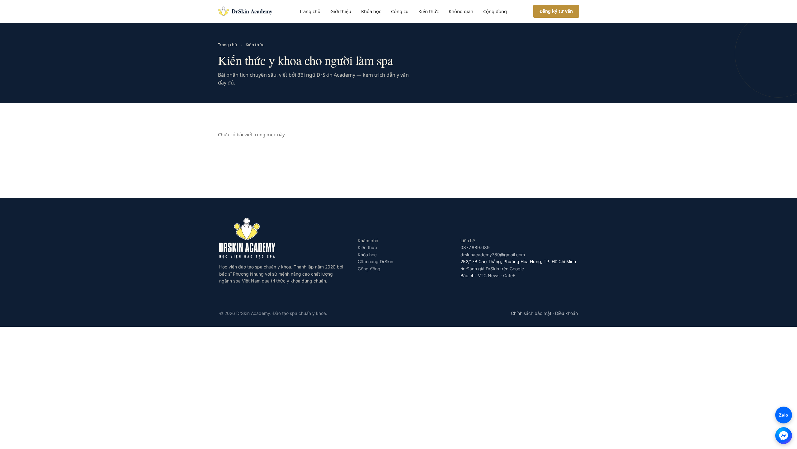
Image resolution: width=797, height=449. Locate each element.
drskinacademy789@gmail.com (492, 254)
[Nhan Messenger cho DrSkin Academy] (783, 435)
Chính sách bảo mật (531, 313)
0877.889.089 (475, 247)
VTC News (488, 275)
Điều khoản (566, 313)
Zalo (781, 415)
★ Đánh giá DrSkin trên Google (492, 268)
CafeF (509, 275)
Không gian (461, 11)
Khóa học (371, 11)
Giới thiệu (340, 11)
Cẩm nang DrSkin (375, 261)
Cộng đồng (495, 11)
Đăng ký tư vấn (556, 11)
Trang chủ (309, 11)
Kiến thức (428, 11)
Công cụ (399, 11)
